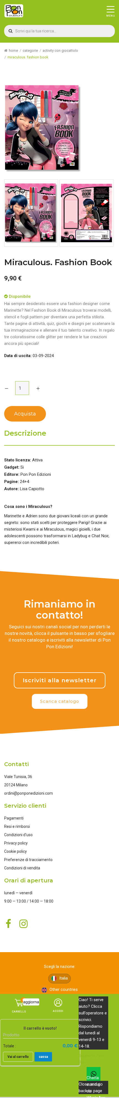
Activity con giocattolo (60, 50)
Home (13, 50)
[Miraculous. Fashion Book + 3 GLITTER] (31, 213)
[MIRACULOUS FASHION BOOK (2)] (86, 213)
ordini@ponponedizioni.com (28, 793)
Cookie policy (15, 851)
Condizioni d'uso (18, 835)
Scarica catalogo (59, 701)
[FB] (54, 660)
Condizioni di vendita (22, 868)
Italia (63, 978)
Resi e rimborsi (17, 826)
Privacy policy (16, 843)
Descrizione (25, 433)
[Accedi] (58, 1008)
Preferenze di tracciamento (28, 859)
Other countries (63, 989)
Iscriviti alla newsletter (60, 680)
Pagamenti (14, 818)
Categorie (30, 50)
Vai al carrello (18, 1057)
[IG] (75, 660)
